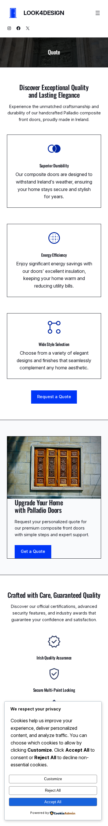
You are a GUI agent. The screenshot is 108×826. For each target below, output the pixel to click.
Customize (53, 779)
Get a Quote (33, 551)
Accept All (52, 802)
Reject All (53, 790)
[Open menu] (97, 13)
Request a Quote (54, 396)
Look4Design (44, 13)
